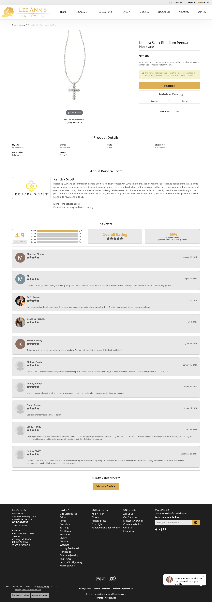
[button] (176, 2)
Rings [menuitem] (63, 520)
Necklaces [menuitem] (65, 531)
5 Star (33, 230)
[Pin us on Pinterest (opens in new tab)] (164, 529)
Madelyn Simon (35, 254)
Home (63, 11)
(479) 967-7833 (74, 122)
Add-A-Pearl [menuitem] (98, 513)
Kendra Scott (65, 147)
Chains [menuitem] (63, 538)
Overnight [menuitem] (97, 524)
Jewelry (126, 11)
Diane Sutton (34, 405)
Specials (144, 11)
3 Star (33, 236)
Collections (105, 11)
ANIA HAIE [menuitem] (65, 558)
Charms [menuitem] (64, 541)
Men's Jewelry (86, 207)
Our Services (130, 517)
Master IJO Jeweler (133, 520)
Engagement (82, 11)
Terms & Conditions (101, 588)
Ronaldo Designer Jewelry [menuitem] (106, 527)
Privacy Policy (85, 588)
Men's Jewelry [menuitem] (67, 565)
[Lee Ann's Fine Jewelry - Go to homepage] (27, 12)
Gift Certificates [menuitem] (68, 513)
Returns (185, 101)
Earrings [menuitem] (64, 527)
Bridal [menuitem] (63, 517)
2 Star (33, 239)
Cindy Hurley (34, 426)
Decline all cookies (20, 595)
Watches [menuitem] (64, 544)
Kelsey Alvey (34, 450)
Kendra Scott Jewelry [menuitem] (71, 562)
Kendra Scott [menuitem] (99, 520)
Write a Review (105, 486)
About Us (184, 11)
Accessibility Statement (123, 588)
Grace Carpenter (36, 318)
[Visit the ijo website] (101, 578)
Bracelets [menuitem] (65, 524)
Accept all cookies (40, 595)
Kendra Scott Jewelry (63, 207)
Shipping (154, 101)
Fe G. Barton (33, 297)
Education (164, 11)
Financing (128, 531)
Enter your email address (168, 517)
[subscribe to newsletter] (196, 522)
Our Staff (128, 527)
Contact (202, 11)
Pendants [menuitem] (65, 534)
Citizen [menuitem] (95, 517)
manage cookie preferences (28, 589)
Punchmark (111, 598)
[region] (74, 73)
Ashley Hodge (34, 383)
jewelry (22, 25)
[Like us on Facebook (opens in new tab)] (156, 529)
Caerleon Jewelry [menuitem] (69, 555)
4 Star (33, 233)
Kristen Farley (34, 340)
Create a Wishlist (132, 524)
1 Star (33, 242)
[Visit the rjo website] (112, 578)
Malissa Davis (34, 362)
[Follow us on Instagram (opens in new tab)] (160, 529)
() (80, 230)
